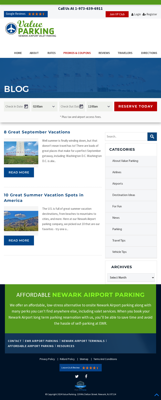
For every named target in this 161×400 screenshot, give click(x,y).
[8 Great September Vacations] (21, 153)
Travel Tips (118, 240)
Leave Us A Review (70, 367)
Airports (117, 183)
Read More (19, 172)
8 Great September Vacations (37, 132)
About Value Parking (125, 161)
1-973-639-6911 (89, 8)
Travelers (125, 53)
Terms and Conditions (105, 359)
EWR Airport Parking (41, 341)
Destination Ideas (123, 195)
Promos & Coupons (77, 53)
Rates (52, 53)
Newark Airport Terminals (83, 341)
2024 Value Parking (66, 394)
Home (18, 53)
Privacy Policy (47, 359)
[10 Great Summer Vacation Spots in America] (21, 221)
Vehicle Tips (119, 252)
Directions (149, 53)
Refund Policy (67, 359)
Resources (65, 346)
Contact (15, 341)
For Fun (117, 206)
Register (151, 14)
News (116, 218)
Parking (117, 229)
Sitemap (84, 359)
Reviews (104, 53)
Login (137, 14)
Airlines (116, 172)
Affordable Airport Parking (31, 346)
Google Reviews (16, 13)
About (34, 53)
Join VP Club (117, 14)
